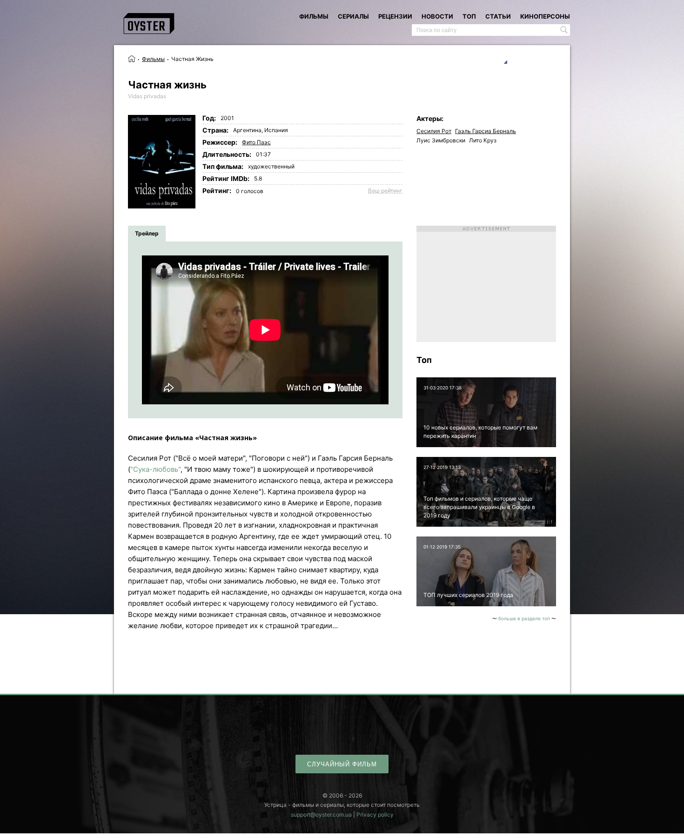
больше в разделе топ (524, 618)
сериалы (353, 16)
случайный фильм (342, 764)
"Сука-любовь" (155, 469)
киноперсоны (545, 16)
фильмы (314, 16)
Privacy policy (375, 814)
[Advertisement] (486, 284)
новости (437, 16)
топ (469, 16)
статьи (498, 16)
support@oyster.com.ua (321, 814)
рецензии (395, 16)
